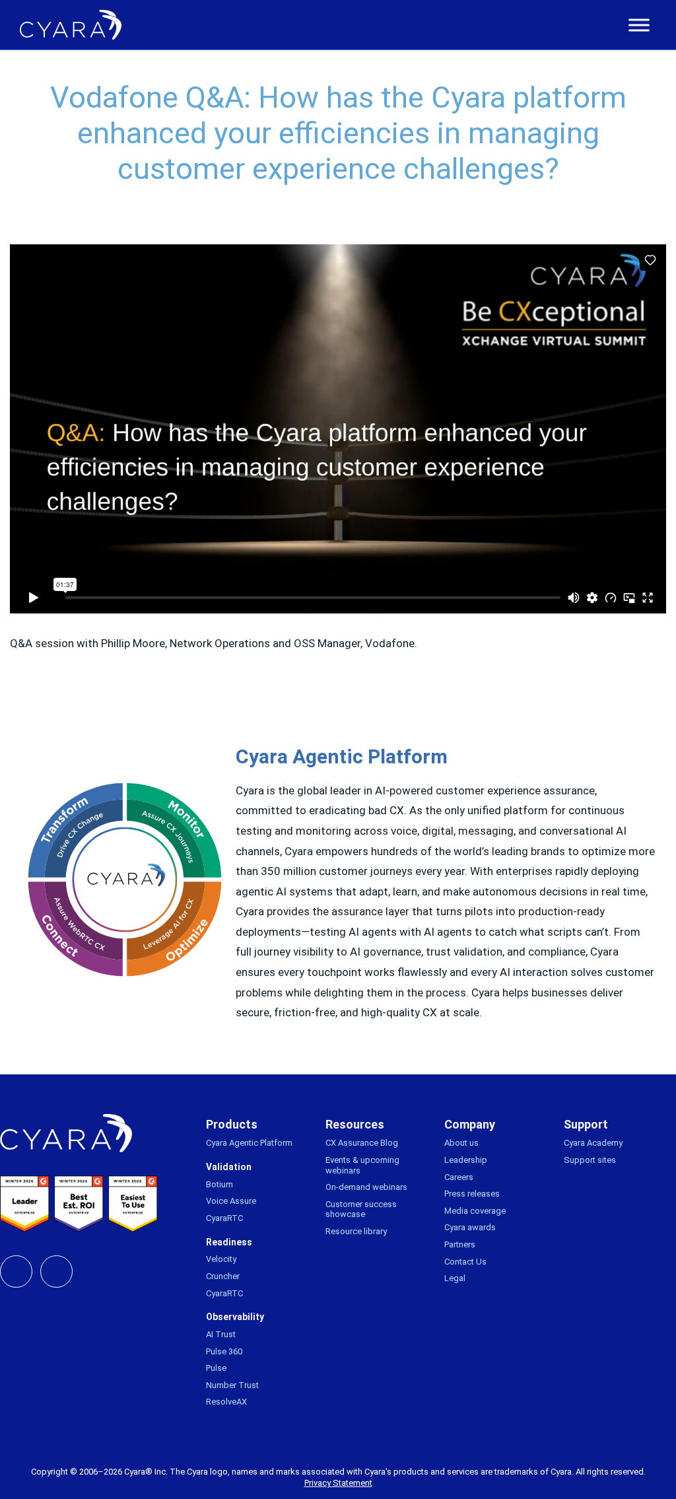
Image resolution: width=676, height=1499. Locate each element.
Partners (459, 1244)
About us (461, 1143)
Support (586, 1124)
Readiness (229, 1242)
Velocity (221, 1259)
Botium (219, 1184)
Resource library (356, 1231)
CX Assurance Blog (361, 1143)
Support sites (590, 1160)
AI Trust (221, 1334)
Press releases (472, 1194)
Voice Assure (231, 1201)
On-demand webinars (366, 1187)
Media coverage (475, 1211)
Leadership (465, 1160)
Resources (354, 1124)
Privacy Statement (338, 1483)
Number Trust (232, 1385)
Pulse (216, 1368)
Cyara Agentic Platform (249, 1143)
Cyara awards (470, 1227)
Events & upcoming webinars (362, 1165)
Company (469, 1124)
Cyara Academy (593, 1143)
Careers (458, 1177)
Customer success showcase (361, 1209)
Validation (229, 1167)
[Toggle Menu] (639, 25)
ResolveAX (226, 1402)
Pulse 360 (224, 1351)
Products (231, 1124)
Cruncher (223, 1276)
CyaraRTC (224, 1218)
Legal (454, 1278)
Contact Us (465, 1262)
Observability (235, 1316)
